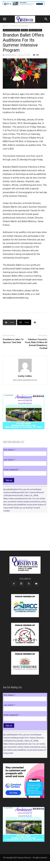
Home (5, 26)
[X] (29, 584)
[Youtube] (36, 584)
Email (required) (11, 469)
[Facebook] (14, 584)
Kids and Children (35, 30)
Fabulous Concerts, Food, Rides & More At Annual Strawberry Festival (36, 343)
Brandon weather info (23, 540)
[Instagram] (21, 583)
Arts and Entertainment (19, 26)
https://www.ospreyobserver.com (25, 380)
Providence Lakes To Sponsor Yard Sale (13, 341)
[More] (35, 322)
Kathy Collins (10, 55)
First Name (9, 449)
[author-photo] (25, 372)
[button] (4, 19)
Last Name (9, 459)
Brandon (24, 30)
